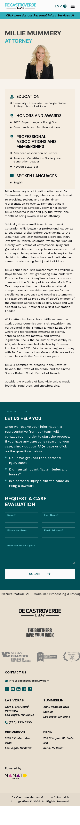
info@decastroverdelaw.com (29, 680)
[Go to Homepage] (20, 6)
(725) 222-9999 (20, 722)
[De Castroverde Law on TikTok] (30, 688)
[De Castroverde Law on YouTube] (13, 688)
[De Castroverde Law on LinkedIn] (18, 688)
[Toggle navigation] (72, 6)
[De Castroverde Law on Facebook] (7, 688)
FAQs (41, 446)
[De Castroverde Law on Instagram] (24, 688)
